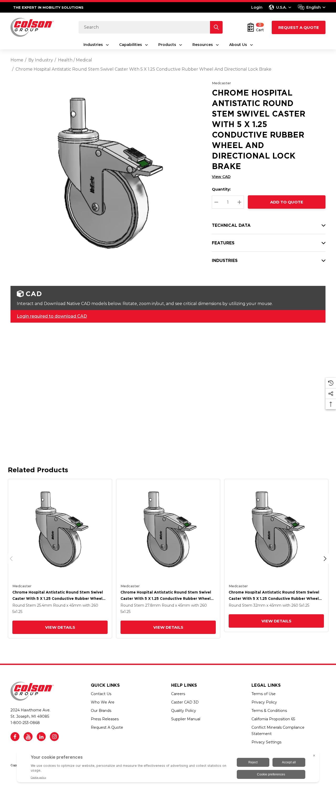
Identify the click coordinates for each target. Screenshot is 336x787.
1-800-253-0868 (25, 722)
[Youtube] (28, 736)
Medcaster (221, 83)
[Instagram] (54, 736)
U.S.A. (281, 7)
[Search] (216, 27)
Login (256, 7)
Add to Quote (286, 202)
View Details (60, 627)
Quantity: (221, 189)
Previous (11, 558)
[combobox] (312, 7)
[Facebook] (14, 736)
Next (325, 558)
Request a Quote (298, 27)
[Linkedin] (41, 736)
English (313, 7)
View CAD (221, 176)
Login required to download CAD (52, 316)
